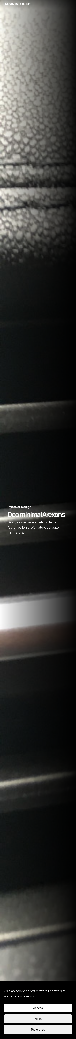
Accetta (38, 1008)
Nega (38, 1018)
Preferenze (38, 1029)
